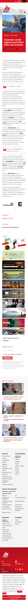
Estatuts (4, 462)
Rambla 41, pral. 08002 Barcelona (6, 564)
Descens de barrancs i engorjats (7, 501)
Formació (17, 472)
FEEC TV (17, 520)
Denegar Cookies (14, 598)
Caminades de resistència (5, 498)
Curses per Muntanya (20, 497)
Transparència (5, 460)
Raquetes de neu (6, 512)
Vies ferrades (5, 540)
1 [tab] (13, 209)
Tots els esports (6, 493)
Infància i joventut (19, 466)
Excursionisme (18, 504)
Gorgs (3, 527)
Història (4, 458)
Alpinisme (4, 495)
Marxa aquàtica (6, 506)
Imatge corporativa (6, 477)
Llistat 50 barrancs (6, 536)
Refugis (17, 470)
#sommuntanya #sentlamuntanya (10, 227)
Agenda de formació (18, 456)
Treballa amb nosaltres (5, 481)
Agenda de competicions (9, 491)
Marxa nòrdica (18, 506)
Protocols (4, 466)
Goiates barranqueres (7, 538)
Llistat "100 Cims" (6, 523)
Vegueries (4, 464)
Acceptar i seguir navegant (14, 596)
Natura (17, 468)
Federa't (17, 459)
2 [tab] (15, 209)
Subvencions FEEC (6, 472)
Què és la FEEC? (6, 456)
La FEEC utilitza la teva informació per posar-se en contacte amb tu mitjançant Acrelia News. (13, 362)
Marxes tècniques (6, 509)
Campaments (5, 531)
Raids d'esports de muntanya (19, 509)
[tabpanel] (8, 204)
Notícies (6, 35)
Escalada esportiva (10, 49)
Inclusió (17, 463)
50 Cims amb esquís (7, 525)
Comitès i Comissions (7, 484)
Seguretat (17, 461)
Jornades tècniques (6, 534)
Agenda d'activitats (5, 520)
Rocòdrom (4, 474)
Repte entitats (5, 529)
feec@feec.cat (19, 563)
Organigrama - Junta (7, 468)
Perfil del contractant (7, 479)
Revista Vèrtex (18, 522)
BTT (16, 495)
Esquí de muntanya (6, 504)
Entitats (4, 470)
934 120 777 (5, 571)
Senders (17, 474)
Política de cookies (19, 588)
